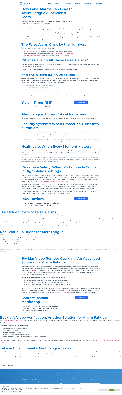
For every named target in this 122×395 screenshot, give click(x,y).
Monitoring (49, 3)
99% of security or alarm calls (60, 29)
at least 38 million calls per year (49, 32)
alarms (27, 152)
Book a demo (45, 356)
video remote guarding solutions (16, 353)
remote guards (35, 270)
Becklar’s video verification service (13, 320)
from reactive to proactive (61, 292)
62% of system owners (33, 51)
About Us (77, 3)
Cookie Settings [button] (103, 389)
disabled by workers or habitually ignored (57, 181)
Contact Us (88, 3)
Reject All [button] (117, 389)
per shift (31, 152)
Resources (68, 3)
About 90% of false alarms (31, 55)
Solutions (57, 3)
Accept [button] (111, 389)
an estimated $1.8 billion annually (63, 53)
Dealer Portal (98, 3)
